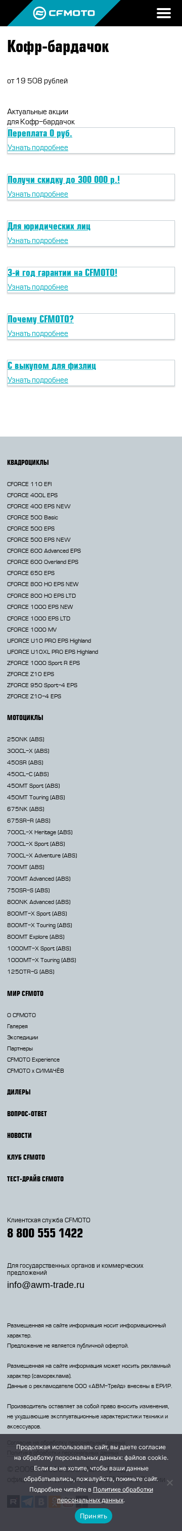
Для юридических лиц (49, 226)
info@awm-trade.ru (45, 1285)
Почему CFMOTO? (41, 319)
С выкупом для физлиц (52, 365)
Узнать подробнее (38, 147)
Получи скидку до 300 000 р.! (64, 179)
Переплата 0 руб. (40, 133)
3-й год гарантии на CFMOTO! (62, 272)
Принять (94, 1516)
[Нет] (169, 1482)
